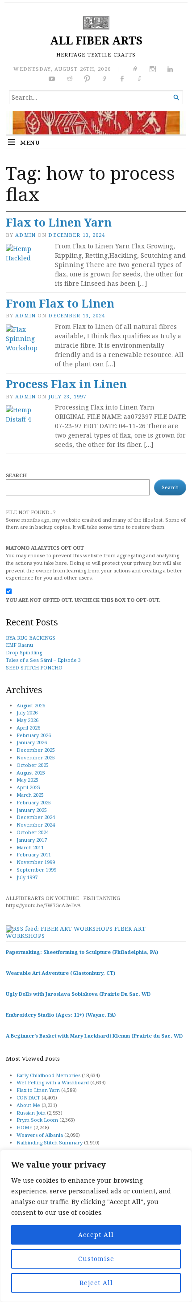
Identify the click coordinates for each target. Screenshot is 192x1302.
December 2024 (36, 817)
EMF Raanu (19, 644)
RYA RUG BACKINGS (30, 637)
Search (16, 475)
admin (25, 234)
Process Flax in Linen (66, 384)
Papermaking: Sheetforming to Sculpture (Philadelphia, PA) (82, 952)
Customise (96, 1258)
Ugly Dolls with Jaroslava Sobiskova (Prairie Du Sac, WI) (78, 993)
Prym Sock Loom (37, 1119)
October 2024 (33, 832)
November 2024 (36, 824)
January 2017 (32, 839)
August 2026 (31, 705)
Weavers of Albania (40, 1135)
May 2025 (27, 779)
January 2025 (32, 810)
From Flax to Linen (60, 303)
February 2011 (34, 854)
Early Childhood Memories (48, 1075)
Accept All (96, 1234)
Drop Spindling (24, 652)
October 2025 (33, 765)
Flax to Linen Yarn (59, 222)
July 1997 (27, 877)
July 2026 (27, 712)
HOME (24, 1127)
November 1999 (36, 862)
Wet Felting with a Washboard (53, 1082)
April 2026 (28, 727)
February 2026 (34, 735)
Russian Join (31, 1112)
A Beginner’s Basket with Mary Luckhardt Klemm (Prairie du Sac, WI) (94, 1035)
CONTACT (28, 1097)
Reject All (96, 1282)
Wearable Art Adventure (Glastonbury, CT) (60, 972)
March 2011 (30, 847)
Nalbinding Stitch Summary (50, 1142)
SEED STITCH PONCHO (34, 667)
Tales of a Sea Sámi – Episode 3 (43, 660)
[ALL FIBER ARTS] (96, 122)
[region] (96, 1226)
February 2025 (34, 802)
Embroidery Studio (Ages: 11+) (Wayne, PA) (61, 1014)
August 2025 (31, 772)
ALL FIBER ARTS (96, 40)
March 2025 (30, 794)
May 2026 (27, 720)
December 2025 (36, 749)
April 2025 (28, 787)
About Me (28, 1105)
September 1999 (36, 869)
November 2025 (36, 757)
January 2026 (32, 742)
